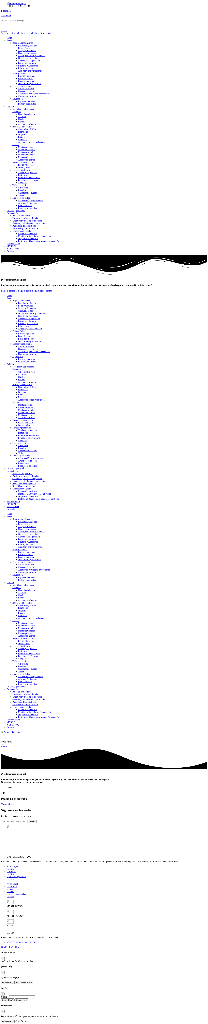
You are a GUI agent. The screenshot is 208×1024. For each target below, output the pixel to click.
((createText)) (21, 1000)
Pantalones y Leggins (27, 45)
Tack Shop (6, 15)
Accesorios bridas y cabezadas (31, 142)
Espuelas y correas (26, 101)
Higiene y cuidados (21, 198)
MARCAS (12, 246)
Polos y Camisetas (26, 48)
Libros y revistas (25, 68)
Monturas (16, 111)
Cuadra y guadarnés (16, 210)
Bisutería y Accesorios (28, 66)
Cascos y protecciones (22, 86)
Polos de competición (22, 215)
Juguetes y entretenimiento (30, 71)
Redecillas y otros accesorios (25, 228)
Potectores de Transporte (29, 180)
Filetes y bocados (26, 165)
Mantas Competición (27, 233)
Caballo (10, 106)
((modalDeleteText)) (24, 982)
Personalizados (13, 243)
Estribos (21, 121)
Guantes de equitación (28, 58)
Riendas (21, 137)
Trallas (21, 195)
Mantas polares (25, 157)
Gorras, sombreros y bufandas (31, 55)
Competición (12, 213)
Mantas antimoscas (26, 154)
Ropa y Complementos (22, 43)
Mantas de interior (26, 147)
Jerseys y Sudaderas (27, 50)
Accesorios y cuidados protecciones (34, 93)
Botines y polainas (26, 76)
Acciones (22, 116)
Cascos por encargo (27, 96)
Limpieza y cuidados (27, 208)
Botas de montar (25, 78)
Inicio (9, 38)
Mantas (15, 144)
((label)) (4, 997)
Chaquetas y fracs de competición (27, 221)
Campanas (22, 182)
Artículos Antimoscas (27, 203)
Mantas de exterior (26, 149)
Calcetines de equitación (29, 60)
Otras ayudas (24, 167)
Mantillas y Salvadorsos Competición (34, 236)
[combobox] (14, 20)
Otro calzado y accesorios (29, 83)
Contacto (11, 251)
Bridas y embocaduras (22, 127)
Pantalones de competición (24, 226)
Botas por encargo (26, 81)
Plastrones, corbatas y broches (25, 218)
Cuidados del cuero (26, 114)
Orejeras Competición (28, 238)
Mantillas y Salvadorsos (23, 109)
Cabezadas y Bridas (27, 129)
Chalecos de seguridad (28, 91)
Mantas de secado (26, 152)
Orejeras (22, 134)
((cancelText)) (7, 982)
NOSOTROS (13, 248)
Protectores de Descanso (29, 177)
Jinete (9, 40)
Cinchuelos (23, 188)
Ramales (22, 190)
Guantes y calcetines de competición (28, 223)
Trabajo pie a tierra (20, 185)
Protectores (23, 175)
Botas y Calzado (19, 73)
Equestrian (6, 11)
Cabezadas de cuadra (27, 193)
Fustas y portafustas (27, 104)
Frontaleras (23, 132)
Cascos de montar (26, 88)
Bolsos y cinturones (27, 63)
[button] (4, 30)
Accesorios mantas (26, 160)
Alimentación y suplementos (30, 200)
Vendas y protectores (21, 170)
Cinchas (21, 119)
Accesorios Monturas (27, 124)
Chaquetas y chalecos (27, 53)
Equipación (17, 99)
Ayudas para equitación (22, 162)
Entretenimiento (25, 205)
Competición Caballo (21, 231)
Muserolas (22, 139)
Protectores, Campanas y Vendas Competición (38, 241)
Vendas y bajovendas (27, 172)
